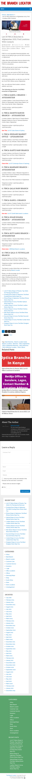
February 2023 (10, 621)
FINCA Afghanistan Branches (10, 345)
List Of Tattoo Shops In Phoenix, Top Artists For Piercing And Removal (16, 742)
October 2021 (10, 646)
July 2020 (8, 674)
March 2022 (9, 639)
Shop (7, 577)
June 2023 (9, 611)
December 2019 (10, 690)
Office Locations (11, 48)
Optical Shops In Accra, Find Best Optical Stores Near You (16, 761)
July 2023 (8, 609)
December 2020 (10, 662)
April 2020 (9, 681)
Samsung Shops (10, 575)
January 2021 (9, 660)
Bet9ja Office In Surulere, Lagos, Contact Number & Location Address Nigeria (15, 391)
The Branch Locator (11, 775)
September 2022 (11, 630)
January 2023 (9, 623)
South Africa (9, 580)
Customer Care (19, 46)
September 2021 (10, 648)
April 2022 (9, 637)
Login (7, 568)
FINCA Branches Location (9, 347)
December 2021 (10, 642)
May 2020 (9, 679)
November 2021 (10, 644)
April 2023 (9, 616)
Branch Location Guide (20, 342)
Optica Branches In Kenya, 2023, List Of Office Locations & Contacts (14, 369)
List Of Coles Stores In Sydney (16, 130)
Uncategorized (10, 587)
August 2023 (9, 607)
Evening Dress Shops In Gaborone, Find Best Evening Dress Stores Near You (16, 509)
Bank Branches (9, 342)
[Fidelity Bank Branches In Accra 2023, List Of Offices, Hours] (16, 402)
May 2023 (9, 614)
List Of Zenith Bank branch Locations (18, 213)
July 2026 (8, 597)
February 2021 (10, 658)
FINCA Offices (21, 347)
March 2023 (9, 618)
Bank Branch (9, 557)
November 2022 (10, 625)
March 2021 (9, 655)
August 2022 (9, 632)
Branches (15, 343)
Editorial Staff (6, 45)
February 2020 (10, 686)
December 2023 (10, 604)
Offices (18, 48)
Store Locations (10, 584)
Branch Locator (10, 46)
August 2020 (9, 672)
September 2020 (11, 669)
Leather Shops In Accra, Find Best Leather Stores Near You (16, 766)
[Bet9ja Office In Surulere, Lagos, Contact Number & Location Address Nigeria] (16, 380)
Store (7, 582)
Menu (2, 9)
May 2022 (9, 635)
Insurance (8, 566)
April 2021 (9, 653)
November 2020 (10, 665)
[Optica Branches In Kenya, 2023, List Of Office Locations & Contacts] (16, 359)
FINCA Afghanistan (24, 343)
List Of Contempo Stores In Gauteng (19, 163)
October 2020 (10, 667)
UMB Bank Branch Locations (17, 249)
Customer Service (11, 564)
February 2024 (10, 600)
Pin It (10, 335)
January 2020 (9, 688)
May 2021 (8, 651)
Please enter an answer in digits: (11, 483)
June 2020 (9, 676)
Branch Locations (7, 343)
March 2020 (9, 683)
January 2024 (9, 602)
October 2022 (10, 628)
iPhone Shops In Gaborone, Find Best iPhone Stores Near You (16, 755)
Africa (7, 554)
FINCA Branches (23, 345)
